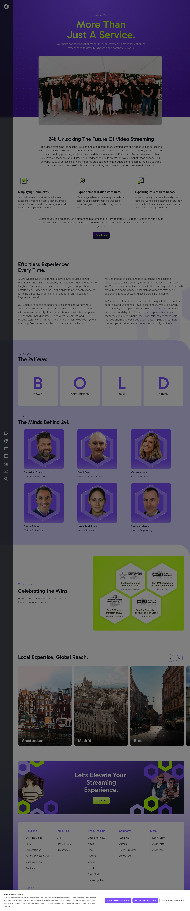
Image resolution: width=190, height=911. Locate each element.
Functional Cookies (118, 900)
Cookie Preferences (173, 900)
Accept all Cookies (145, 900)
